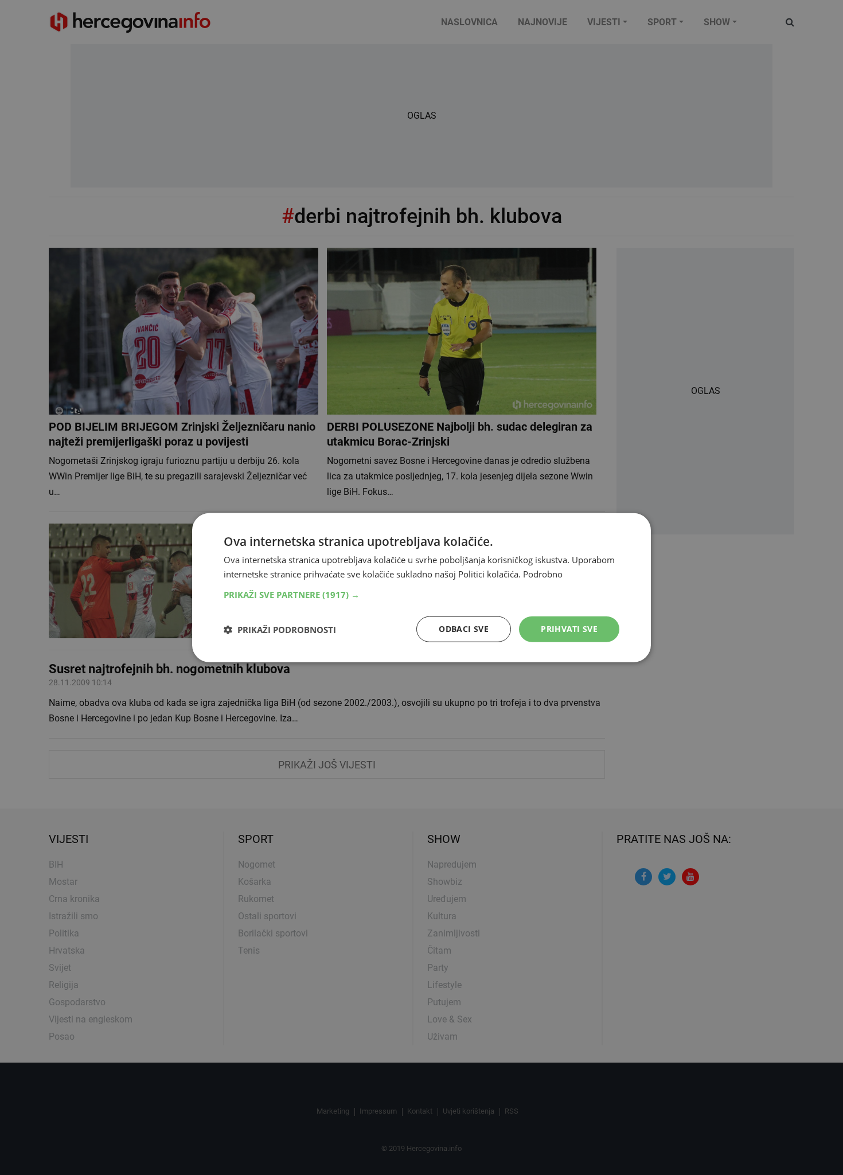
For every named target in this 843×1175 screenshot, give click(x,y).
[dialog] (421, 587)
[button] (421, 595)
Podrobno (543, 573)
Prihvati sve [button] (569, 628)
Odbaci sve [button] (464, 628)
